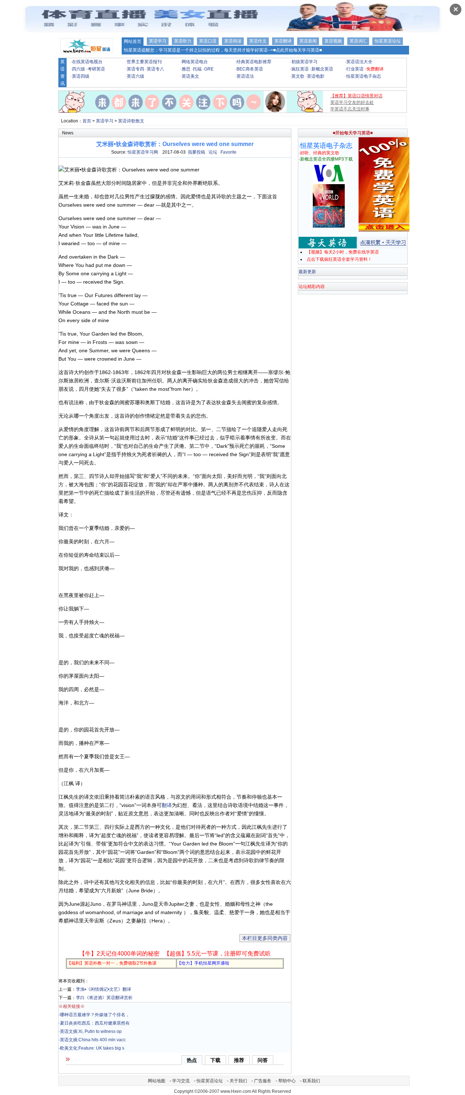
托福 (197, 69)
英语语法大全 (359, 61)
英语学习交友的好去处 (352, 102)
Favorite (228, 152)
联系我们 (311, 1080)
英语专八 (155, 69)
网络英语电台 (195, 61)
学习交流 (181, 1080)
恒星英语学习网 (143, 152)
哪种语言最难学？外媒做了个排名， (95, 1014)
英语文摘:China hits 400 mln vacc (93, 1039)
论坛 (213, 152)
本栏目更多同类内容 (265, 938)
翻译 (167, 805)
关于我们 (238, 1080)
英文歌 (297, 76)
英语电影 (315, 76)
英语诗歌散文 (131, 120)
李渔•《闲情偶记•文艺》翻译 (103, 989)
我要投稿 (196, 152)
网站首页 (132, 41)
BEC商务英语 (249, 69)
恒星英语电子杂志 (363, 76)
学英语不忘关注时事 (349, 108)
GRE (209, 69)
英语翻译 (283, 41)
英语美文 (190, 76)
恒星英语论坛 (388, 41)
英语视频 (333, 41)
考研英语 (96, 69)
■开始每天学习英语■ (353, 132)
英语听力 (182, 41)
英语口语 (208, 41)
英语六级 (135, 76)
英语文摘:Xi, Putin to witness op (91, 1031)
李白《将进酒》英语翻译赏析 (104, 997)
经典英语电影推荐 (253, 61)
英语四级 (80, 76)
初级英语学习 (304, 61)
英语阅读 (233, 41)
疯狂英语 (300, 69)
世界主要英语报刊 (144, 61)
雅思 (186, 69)
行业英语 (355, 69)
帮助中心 (287, 1080)
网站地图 (156, 1080)
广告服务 (262, 1080)
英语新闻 (308, 41)
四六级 (78, 69)
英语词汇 (358, 41)
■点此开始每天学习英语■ (297, 50)
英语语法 (245, 76)
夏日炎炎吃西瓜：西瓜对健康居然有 (95, 1023)
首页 (86, 120)
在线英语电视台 (87, 61)
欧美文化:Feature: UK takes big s (92, 1048)
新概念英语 (322, 69)
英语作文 (258, 41)
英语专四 (135, 69)
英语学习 (157, 41)
